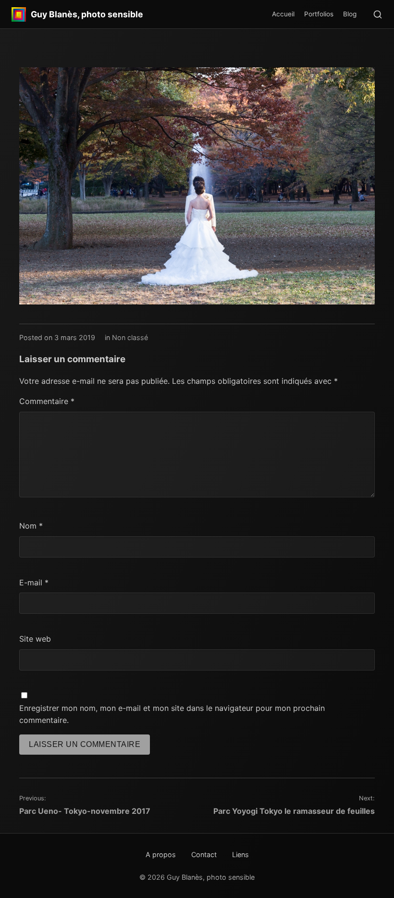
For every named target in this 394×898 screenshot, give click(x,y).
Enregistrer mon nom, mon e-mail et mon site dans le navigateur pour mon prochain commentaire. (172, 714)
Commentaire (46, 401)
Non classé (130, 337)
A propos (161, 854)
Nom (31, 526)
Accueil (283, 14)
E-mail (34, 582)
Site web (35, 639)
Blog (350, 14)
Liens (240, 854)
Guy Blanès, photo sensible (87, 14)
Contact (204, 854)
